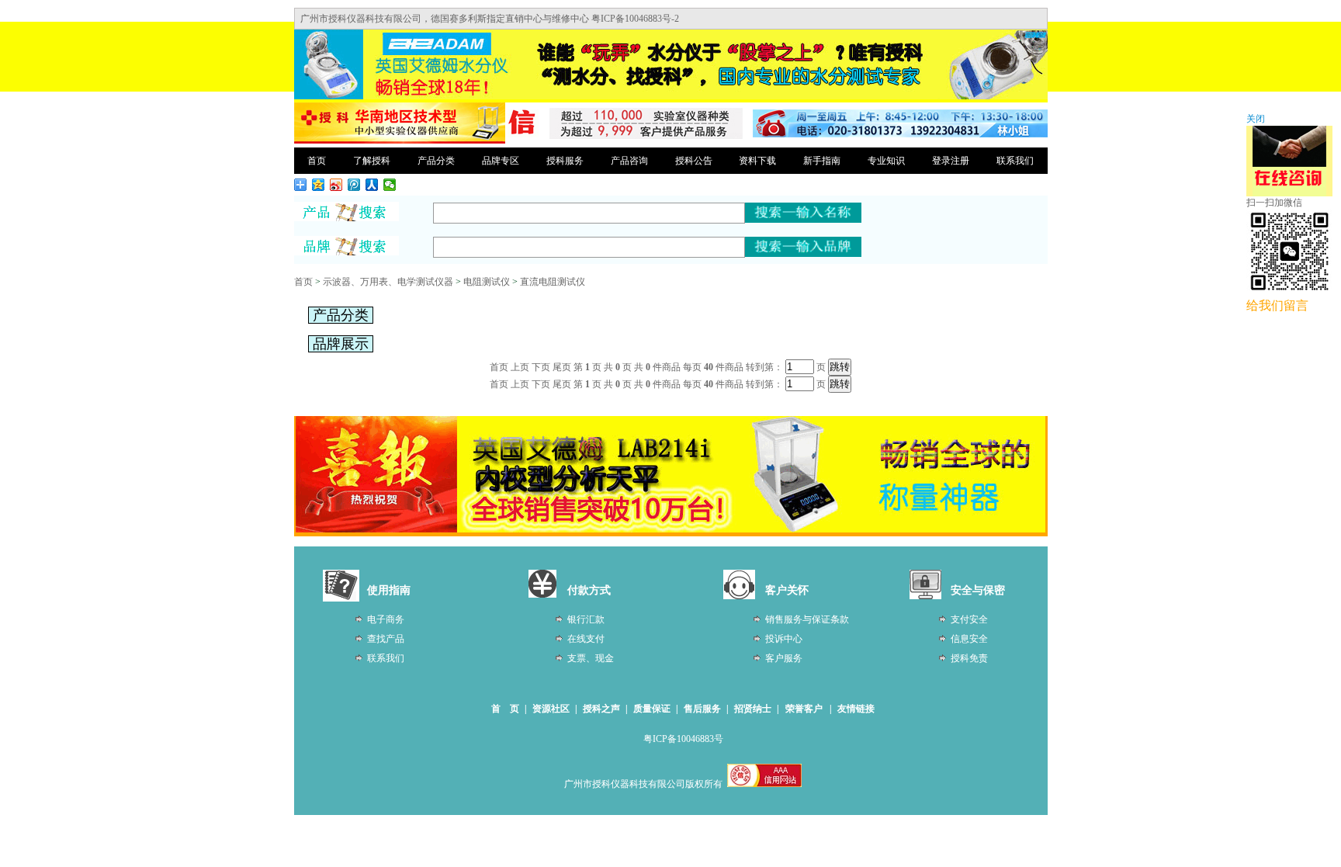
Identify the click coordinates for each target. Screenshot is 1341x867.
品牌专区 (500, 160)
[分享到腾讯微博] (354, 185)
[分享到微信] (390, 185)
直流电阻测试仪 (552, 281)
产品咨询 (629, 160)
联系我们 (1015, 160)
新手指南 (821, 160)
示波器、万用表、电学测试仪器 (388, 281)
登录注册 (950, 160)
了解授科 (371, 160)
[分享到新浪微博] (336, 185)
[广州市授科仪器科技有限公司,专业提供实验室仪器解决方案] (399, 141)
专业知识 (886, 160)
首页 (316, 160)
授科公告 (693, 160)
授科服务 (565, 160)
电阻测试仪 (486, 281)
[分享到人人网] (372, 185)
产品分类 (436, 160)
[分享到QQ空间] (318, 185)
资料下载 (757, 160)
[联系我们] (900, 134)
